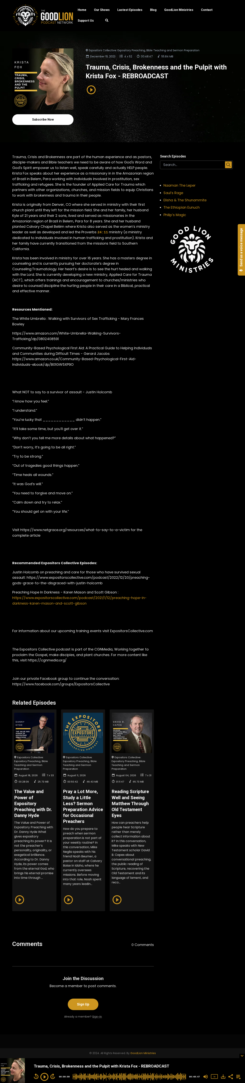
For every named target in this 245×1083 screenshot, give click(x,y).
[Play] (44, 1077)
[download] (223, 1076)
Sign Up (83, 1004)
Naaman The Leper (179, 185)
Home (82, 10)
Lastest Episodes (129, 10)
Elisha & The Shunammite (185, 200)
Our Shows (102, 10)
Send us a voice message (241, 248)
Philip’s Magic (174, 214)
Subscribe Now (43, 119)
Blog (153, 10)
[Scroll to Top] (236, 1040)
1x (214, 1077)
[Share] (230, 1076)
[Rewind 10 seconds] (36, 1076)
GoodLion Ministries (178, 10)
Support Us (86, 20)
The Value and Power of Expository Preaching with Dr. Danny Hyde (33, 803)
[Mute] (205, 1077)
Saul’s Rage (173, 192)
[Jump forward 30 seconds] (52, 1076)
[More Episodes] (238, 1076)
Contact (206, 10)
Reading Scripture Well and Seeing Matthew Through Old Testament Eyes (130, 803)
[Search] (105, 21)
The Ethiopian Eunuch (181, 207)
